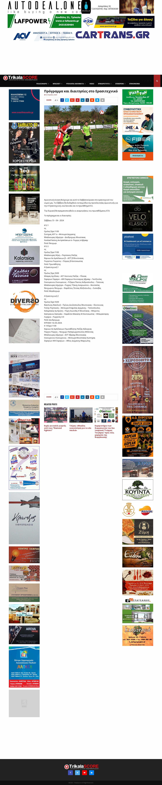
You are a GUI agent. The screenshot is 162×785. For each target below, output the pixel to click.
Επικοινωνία (134, 84)
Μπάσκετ (56, 84)
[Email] (151, 81)
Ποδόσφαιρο (41, 84)
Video (91, 84)
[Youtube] (148, 81)
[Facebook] (143, 81)
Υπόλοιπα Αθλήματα (75, 84)
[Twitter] (145, 81)
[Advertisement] (81, 58)
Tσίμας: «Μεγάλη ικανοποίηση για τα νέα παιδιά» (80, 428)
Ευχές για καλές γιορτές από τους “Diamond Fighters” (55, 428)
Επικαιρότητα (104, 84)
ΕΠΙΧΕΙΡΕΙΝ (119, 84)
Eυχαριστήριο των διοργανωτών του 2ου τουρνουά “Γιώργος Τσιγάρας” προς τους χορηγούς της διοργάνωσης (105, 431)
